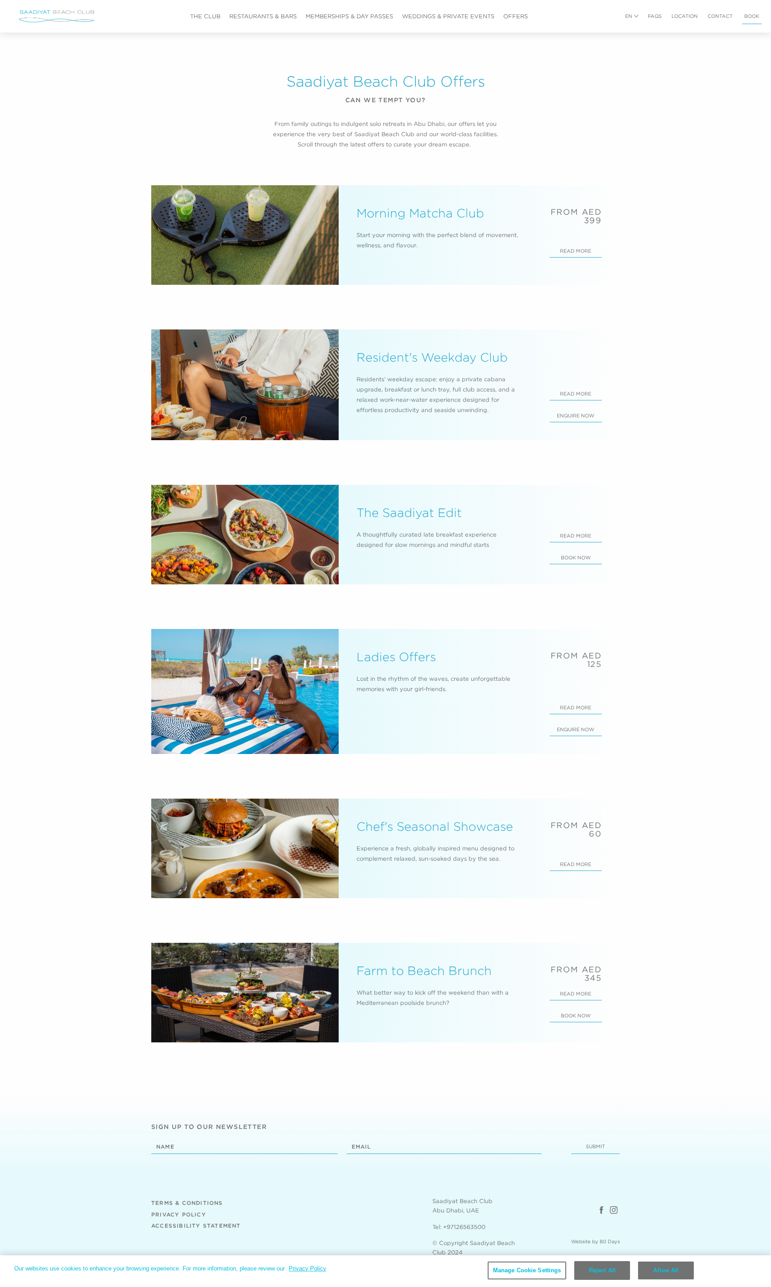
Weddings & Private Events (448, 16)
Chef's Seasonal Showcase (434, 826)
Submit (595, 1146)
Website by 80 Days (595, 1241)
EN (628, 16)
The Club (205, 16)
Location (685, 16)
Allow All (666, 1270)
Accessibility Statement (196, 1225)
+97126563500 (464, 1227)
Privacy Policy (178, 1214)
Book (751, 16)
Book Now (576, 557)
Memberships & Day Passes (349, 16)
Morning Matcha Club (420, 213)
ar (629, 27)
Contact (720, 16)
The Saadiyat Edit (409, 512)
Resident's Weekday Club (432, 357)
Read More (575, 251)
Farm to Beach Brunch (424, 970)
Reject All (602, 1270)
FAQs (655, 16)
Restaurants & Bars (263, 16)
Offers (515, 16)
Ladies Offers (396, 657)
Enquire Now (575, 415)
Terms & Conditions (187, 1203)
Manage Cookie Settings (527, 1270)
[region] (385, 1271)
